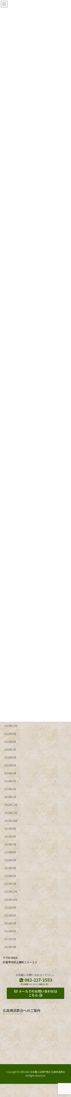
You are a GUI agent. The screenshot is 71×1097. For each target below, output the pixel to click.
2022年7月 (10, 844)
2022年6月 (10, 852)
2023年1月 (10, 797)
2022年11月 (10, 813)
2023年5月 (10, 765)
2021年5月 (10, 939)
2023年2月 (10, 789)
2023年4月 (10, 773)
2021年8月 (10, 915)
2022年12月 (10, 805)
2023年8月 (10, 742)
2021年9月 (10, 907)
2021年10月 (10, 900)
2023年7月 (10, 749)
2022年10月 (10, 821)
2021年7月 (10, 923)
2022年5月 (10, 860)
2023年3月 (10, 781)
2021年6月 (10, 931)
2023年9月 (10, 734)
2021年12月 (10, 891)
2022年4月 (10, 868)
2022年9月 (10, 828)
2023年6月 (10, 757)
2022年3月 (10, 876)
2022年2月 (10, 884)
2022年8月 (10, 836)
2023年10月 (10, 726)
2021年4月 (10, 947)
